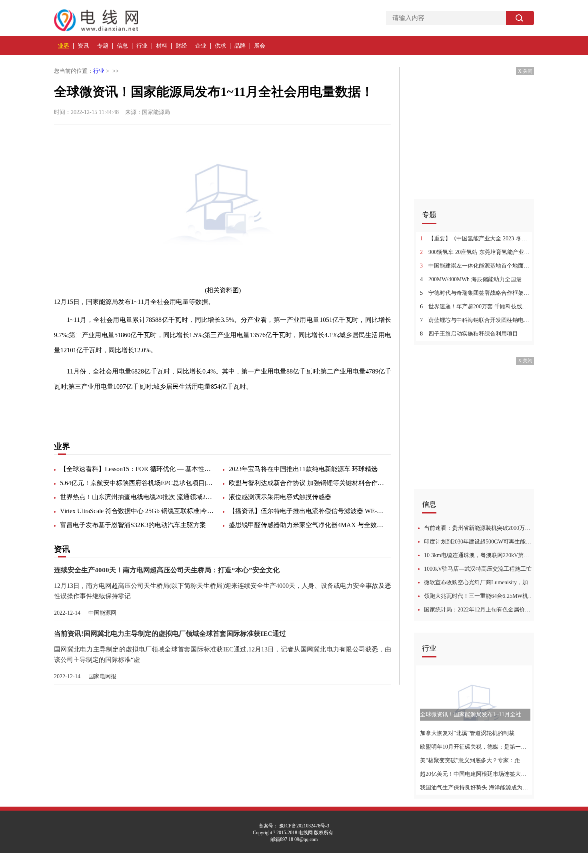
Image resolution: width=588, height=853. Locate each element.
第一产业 (134, 407)
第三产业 (188, 407)
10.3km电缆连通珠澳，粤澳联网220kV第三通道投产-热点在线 (479, 555)
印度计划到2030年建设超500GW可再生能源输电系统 (479, 542)
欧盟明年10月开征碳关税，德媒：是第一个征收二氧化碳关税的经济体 (475, 747)
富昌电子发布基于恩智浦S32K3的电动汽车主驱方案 (133, 524)
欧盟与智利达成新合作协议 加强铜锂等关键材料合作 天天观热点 (307, 482)
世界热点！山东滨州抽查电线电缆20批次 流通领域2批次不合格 (138, 496)
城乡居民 (161, 407)
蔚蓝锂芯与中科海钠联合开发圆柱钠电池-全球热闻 (475, 320)
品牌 (240, 46)
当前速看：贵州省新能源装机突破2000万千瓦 (479, 528)
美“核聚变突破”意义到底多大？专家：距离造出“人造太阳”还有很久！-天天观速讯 (475, 760)
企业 (200, 46)
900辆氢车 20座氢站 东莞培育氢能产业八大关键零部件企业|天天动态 (475, 252)
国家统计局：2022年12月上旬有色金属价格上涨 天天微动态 (479, 610)
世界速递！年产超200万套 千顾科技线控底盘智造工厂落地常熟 (475, 307)
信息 (122, 46)
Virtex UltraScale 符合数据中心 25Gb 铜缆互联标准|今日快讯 (138, 510)
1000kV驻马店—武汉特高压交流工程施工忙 (478, 569)
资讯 (83, 46)
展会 (259, 46)
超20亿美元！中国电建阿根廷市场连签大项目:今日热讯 (475, 774)
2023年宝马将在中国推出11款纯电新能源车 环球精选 (303, 468)
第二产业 (215, 407)
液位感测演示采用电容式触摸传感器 (280, 496)
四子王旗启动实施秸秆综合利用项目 (469, 334)
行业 (142, 46)
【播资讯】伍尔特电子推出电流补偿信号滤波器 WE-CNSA (307, 510)
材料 (161, 46)
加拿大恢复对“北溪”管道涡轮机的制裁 (467, 733)
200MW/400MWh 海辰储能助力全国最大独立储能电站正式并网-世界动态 (475, 279)
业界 (63, 46)
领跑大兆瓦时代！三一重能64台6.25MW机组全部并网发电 (479, 596)
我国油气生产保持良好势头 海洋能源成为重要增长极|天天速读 (475, 788)
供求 (220, 46)
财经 (181, 46)
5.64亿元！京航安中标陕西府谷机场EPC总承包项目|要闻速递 (138, 482)
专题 (102, 46)
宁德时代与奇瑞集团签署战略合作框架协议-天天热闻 (475, 293)
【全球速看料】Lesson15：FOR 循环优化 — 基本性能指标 (138, 468)
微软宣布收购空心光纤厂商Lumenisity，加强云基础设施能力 (479, 582)
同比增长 (107, 407)
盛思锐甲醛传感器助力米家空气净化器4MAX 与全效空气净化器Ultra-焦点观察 (307, 524)
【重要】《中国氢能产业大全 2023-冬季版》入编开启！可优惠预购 (475, 239)
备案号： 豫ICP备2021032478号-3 (294, 826)
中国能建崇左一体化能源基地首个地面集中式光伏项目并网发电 (475, 266)
